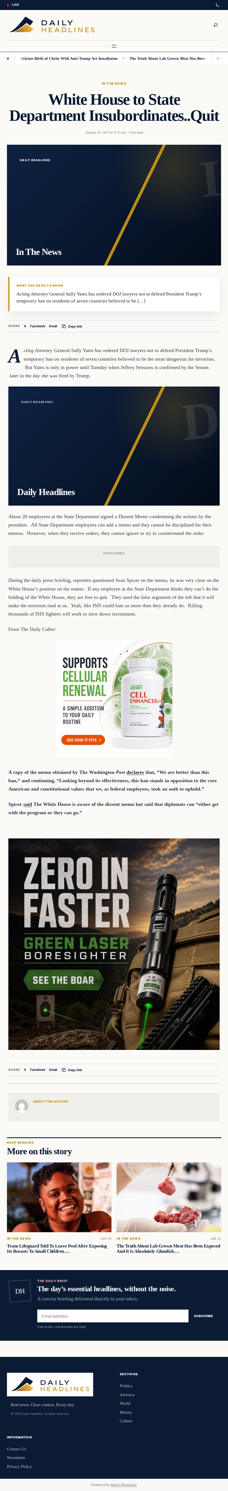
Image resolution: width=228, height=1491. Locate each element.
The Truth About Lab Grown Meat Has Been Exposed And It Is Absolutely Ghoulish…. (168, 1248)
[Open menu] (114, 46)
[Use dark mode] (217, 5)
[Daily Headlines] (52, 25)
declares (135, 772)
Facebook (37, 326)
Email (53, 326)
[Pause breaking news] (216, 58)
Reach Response (124, 1485)
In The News (114, 83)
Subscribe (203, 1316)
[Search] (215, 25)
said (27, 804)
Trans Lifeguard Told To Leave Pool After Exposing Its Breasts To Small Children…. (57, 1248)
